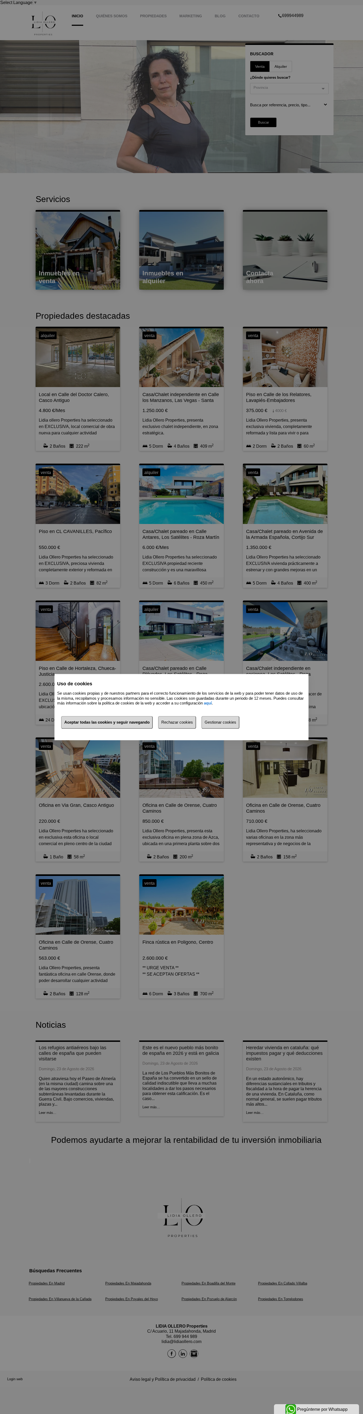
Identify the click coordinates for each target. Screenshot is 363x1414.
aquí (208, 703)
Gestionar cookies (220, 722)
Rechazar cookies (177, 722)
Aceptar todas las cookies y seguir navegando (107, 722)
